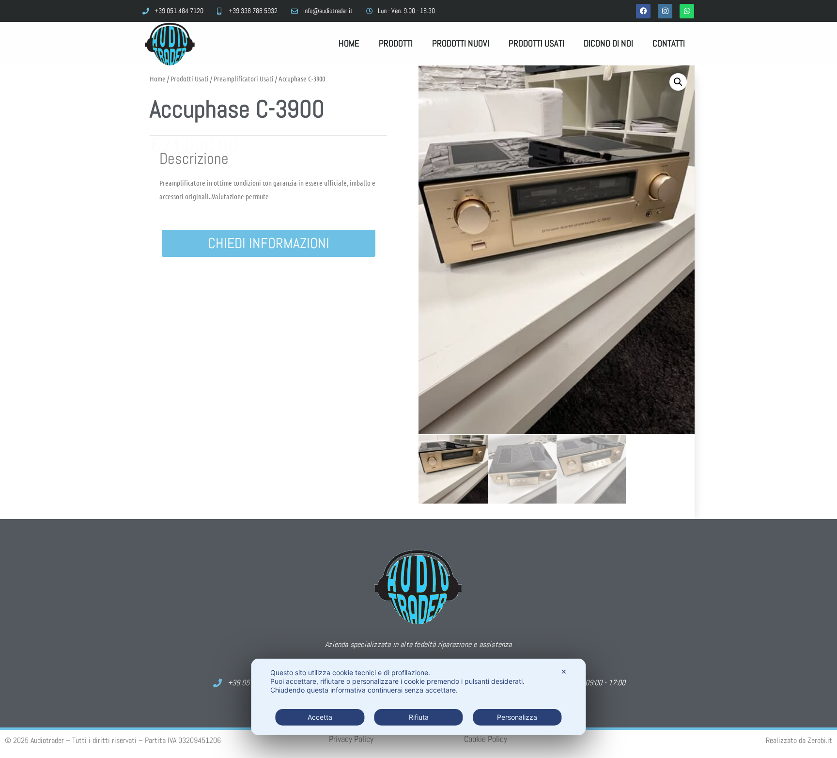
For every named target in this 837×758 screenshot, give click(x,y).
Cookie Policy (485, 738)
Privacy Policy (351, 738)
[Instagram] (665, 11)
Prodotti (396, 43)
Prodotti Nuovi (460, 43)
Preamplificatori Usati (244, 78)
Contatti (668, 43)
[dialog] (418, 697)
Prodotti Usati (536, 43)
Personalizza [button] (517, 717)
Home (349, 43)
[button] (678, 82)
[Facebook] (643, 11)
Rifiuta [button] (419, 717)
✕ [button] (564, 671)
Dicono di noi (608, 43)
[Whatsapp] (687, 11)
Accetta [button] (320, 717)
